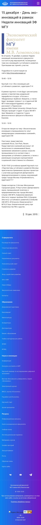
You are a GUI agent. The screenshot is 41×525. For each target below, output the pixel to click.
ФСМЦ (4, 349)
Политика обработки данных (20, 502)
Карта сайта (6, 466)
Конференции (6, 361)
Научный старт (7, 402)
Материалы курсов (8, 440)
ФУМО (4, 344)
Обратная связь (7, 461)
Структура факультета (9, 248)
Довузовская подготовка (10, 307)
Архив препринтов (8, 407)
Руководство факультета (10, 242)
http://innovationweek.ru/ (16, 73)
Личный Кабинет (7, 450)
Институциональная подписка (12, 435)
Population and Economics (10, 397)
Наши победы (6, 285)
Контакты (5, 295)
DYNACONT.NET (20, 520)
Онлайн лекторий (8, 445)
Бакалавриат (6, 312)
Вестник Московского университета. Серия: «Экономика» (17, 380)
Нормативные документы (10, 258)
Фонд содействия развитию (11, 274)
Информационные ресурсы (11, 419)
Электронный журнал (9, 386)
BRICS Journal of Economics (11, 391)
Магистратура (7, 317)
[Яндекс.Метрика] (16, 512)
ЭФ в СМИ (5, 279)
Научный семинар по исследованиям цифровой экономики (18, 372)
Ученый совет (6, 253)
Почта (4, 456)
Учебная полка (7, 429)
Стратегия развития (8, 269)
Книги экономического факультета (14, 424)
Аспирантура (6, 323)
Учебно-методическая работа (12, 339)
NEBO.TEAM (20, 517)
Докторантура (7, 328)
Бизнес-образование (9, 333)
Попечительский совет (9, 264)
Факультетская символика (11, 290)
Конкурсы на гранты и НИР (11, 366)
